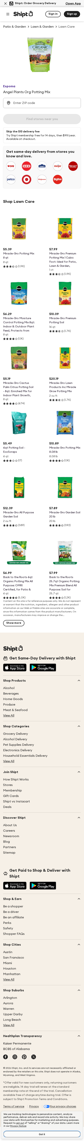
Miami (7, 963)
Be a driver (11, 911)
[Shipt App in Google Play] (43, 668)
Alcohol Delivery (15, 739)
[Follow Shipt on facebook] (5, 1057)
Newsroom (11, 836)
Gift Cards (11, 796)
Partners (9, 847)
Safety (8, 928)
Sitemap (9, 852)
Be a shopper (13, 906)
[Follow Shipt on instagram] (15, 1057)
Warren (8, 1008)
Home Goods (13, 699)
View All (8, 715)
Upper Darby (13, 1014)
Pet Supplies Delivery (18, 744)
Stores (8, 785)
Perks (7, 922)
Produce (9, 704)
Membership (12, 790)
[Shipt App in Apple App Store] (15, 668)
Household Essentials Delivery (25, 755)
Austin (7, 952)
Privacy (34, 1106)
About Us (10, 825)
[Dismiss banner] (5, 3)
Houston (9, 968)
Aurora (8, 1003)
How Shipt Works (16, 779)
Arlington (10, 997)
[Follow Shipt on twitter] (33, 1057)
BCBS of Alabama (16, 1049)
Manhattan (11, 974)
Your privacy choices (63, 1106)
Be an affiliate (13, 917)
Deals (7, 807)
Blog (6, 841)
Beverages (11, 693)
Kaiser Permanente (17, 1043)
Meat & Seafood (15, 710)
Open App (73, 3)
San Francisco (13, 957)
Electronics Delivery (17, 750)
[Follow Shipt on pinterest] (24, 1057)
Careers (9, 830)
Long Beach (12, 1019)
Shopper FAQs (14, 933)
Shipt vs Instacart (16, 801)
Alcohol (8, 688)
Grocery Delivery (15, 733)
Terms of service (13, 1106)
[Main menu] (8, 14)
